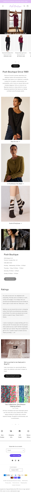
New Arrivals (14, 141)
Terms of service (16, 482)
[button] (2, 6)
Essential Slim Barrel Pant (7, 52)
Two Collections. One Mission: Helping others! (15, 405)
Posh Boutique (9, 480)
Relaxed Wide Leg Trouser (21, 52)
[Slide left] (12, 62)
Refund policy (25, 480)
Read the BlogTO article (12, 376)
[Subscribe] (23, 450)
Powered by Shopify (17, 480)
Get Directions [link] (10, 279)
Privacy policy (8, 482)
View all (15, 66)
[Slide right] (18, 62)
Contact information (16, 485)
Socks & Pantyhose (14, 223)
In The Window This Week (14, 183)
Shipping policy (24, 482)
